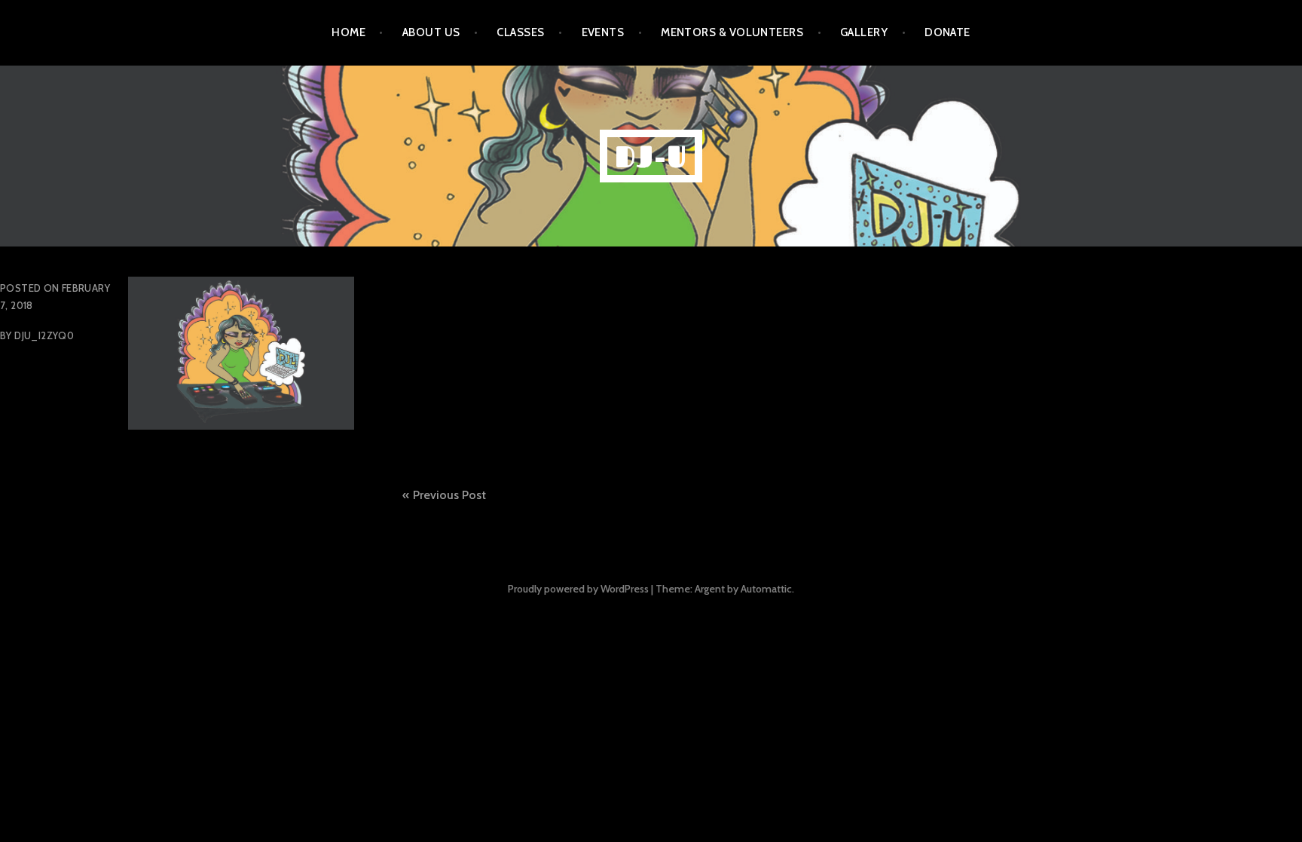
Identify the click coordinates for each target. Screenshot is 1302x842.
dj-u (651, 156)
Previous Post (449, 495)
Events (603, 32)
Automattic (766, 589)
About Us (431, 32)
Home (348, 32)
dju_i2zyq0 (44, 335)
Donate (947, 32)
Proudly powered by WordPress (578, 589)
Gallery (864, 32)
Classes (520, 32)
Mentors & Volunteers (732, 32)
